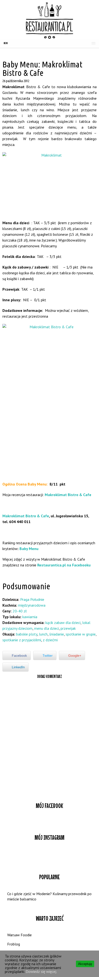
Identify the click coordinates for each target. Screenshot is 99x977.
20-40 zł (19, 611)
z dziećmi (50, 639)
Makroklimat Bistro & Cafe (68, 494)
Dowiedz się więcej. (41, 971)
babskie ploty (26, 634)
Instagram (49, 856)
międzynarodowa (31, 605)
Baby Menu (28, 548)
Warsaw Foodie (19, 934)
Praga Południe (32, 599)
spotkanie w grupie (81, 634)
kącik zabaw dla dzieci (62, 622)
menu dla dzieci (46, 628)
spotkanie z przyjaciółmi (21, 639)
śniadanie (56, 634)
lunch (43, 634)
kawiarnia (29, 616)
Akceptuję (85, 964)
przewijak (68, 628)
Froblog (13, 944)
